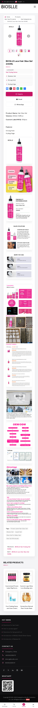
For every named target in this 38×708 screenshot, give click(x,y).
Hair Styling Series (26, 19)
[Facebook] (4, 670)
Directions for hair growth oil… (13, 632)
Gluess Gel (10, 532)
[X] (8, 670)
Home (8, 17)
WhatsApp (20, 104)
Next (28, 36)
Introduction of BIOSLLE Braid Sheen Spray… (17, 635)
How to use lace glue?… (10, 629)
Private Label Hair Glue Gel (19, 528)
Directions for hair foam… (11, 625)
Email (20, 99)
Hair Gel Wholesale (13, 538)
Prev (9, 36)
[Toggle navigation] (35, 7)
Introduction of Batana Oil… (12, 639)
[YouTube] (22, 670)
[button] (24, 705)
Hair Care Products (10, 19)
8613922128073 (10, 663)
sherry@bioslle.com (11, 659)
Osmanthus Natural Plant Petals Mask (26, 607)
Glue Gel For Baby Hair (14, 535)
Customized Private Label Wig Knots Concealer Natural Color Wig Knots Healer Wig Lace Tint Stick (11, 587)
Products (18, 17)
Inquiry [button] (20, 94)
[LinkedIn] (13, 670)
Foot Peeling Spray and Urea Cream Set (12, 607)
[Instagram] (17, 670)
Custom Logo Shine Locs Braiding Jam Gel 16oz (26, 587)
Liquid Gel (18, 532)
